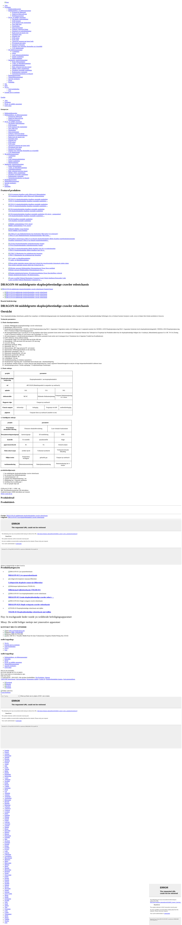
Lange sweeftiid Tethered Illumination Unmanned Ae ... (25, 280)
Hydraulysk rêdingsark (19, 12)
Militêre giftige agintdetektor (20, 68)
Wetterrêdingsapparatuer (15, 77)
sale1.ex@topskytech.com (17, 630)
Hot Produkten (39, 677)
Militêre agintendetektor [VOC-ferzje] (19, 225)
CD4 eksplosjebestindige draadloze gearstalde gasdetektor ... (26, 216)
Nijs (6, 84)
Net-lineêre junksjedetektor (20, 19)
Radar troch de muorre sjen (20, 33)
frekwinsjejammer (17, 27)
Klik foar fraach (5, 676)
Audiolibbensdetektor (18, 65)
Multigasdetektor (17, 58)
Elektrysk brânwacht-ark (19, 14)
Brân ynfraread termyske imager (21, 67)
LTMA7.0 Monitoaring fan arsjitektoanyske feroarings (24, 255)
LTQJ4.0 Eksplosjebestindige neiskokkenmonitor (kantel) (25, 245)
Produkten (8, 7)
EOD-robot (15, 39)
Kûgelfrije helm (17, 34)
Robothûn (11, 82)
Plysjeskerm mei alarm (19, 43)
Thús (6, 5)
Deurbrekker (16, 26)
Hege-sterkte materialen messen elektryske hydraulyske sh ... (26, 265)
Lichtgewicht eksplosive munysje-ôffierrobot (25, 583)
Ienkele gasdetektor (18, 56)
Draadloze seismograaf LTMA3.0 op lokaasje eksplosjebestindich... (28, 240)
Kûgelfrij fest (16, 36)
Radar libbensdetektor (18, 62)
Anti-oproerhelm (21, 679)
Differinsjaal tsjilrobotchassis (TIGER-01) (24, 590)
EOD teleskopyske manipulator (21, 22)
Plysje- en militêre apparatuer (17, 17)
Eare (9, 91)
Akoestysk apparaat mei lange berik (22, 41)
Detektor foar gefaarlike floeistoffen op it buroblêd (27, 46)
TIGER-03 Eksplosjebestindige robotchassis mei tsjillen (29, 612)
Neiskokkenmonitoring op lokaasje (22, 73)
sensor (14, 53)
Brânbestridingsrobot (14, 9)
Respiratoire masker (32, 679)
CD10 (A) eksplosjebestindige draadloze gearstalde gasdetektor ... (28, 201)
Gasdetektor (15, 51)
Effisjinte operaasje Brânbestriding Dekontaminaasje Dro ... (26, 270)
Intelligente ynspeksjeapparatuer (17, 60)
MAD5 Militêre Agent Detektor (17, 230)
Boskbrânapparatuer (14, 75)
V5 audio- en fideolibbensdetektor (18, 260)
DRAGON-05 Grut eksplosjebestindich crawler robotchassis (26, 517)
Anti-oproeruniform (69, 679)
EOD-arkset (15, 38)
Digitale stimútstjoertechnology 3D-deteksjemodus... (24, 275)
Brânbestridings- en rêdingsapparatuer (19, 10)
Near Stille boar (17, 24)
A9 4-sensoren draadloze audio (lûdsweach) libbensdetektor (26, 196)
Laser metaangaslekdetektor (20, 55)
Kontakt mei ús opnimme (12, 92)
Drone (10, 80)
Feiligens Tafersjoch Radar (20, 29)
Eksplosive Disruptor (18, 45)
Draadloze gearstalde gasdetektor (22, 70)
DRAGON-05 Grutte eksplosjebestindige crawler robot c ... (31, 597)
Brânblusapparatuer (18, 16)
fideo (6, 85)
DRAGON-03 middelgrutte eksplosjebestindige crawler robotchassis (27, 515)
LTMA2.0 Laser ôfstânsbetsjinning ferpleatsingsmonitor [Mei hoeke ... (29, 235)
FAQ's (6, 648)
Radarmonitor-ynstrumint (19, 72)
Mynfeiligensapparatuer (15, 50)
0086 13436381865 (17, 632)
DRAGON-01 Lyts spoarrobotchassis (22, 575)
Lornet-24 (42, 679)
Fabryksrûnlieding (13, 89)
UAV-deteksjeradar (18, 48)
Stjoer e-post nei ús (6, 493)
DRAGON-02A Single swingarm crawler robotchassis (29, 605)
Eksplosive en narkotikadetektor (21, 31)
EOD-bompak (16, 21)
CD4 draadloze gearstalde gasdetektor (19, 221)
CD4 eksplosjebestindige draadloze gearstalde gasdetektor (25, 211)
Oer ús (7, 87)
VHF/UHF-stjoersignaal (8, 679)
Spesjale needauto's (14, 79)
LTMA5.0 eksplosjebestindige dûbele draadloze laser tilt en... (26, 250)
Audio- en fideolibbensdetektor (21, 63)
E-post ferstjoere (6, 692)
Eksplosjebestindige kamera (54, 679)
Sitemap (47, 677)
